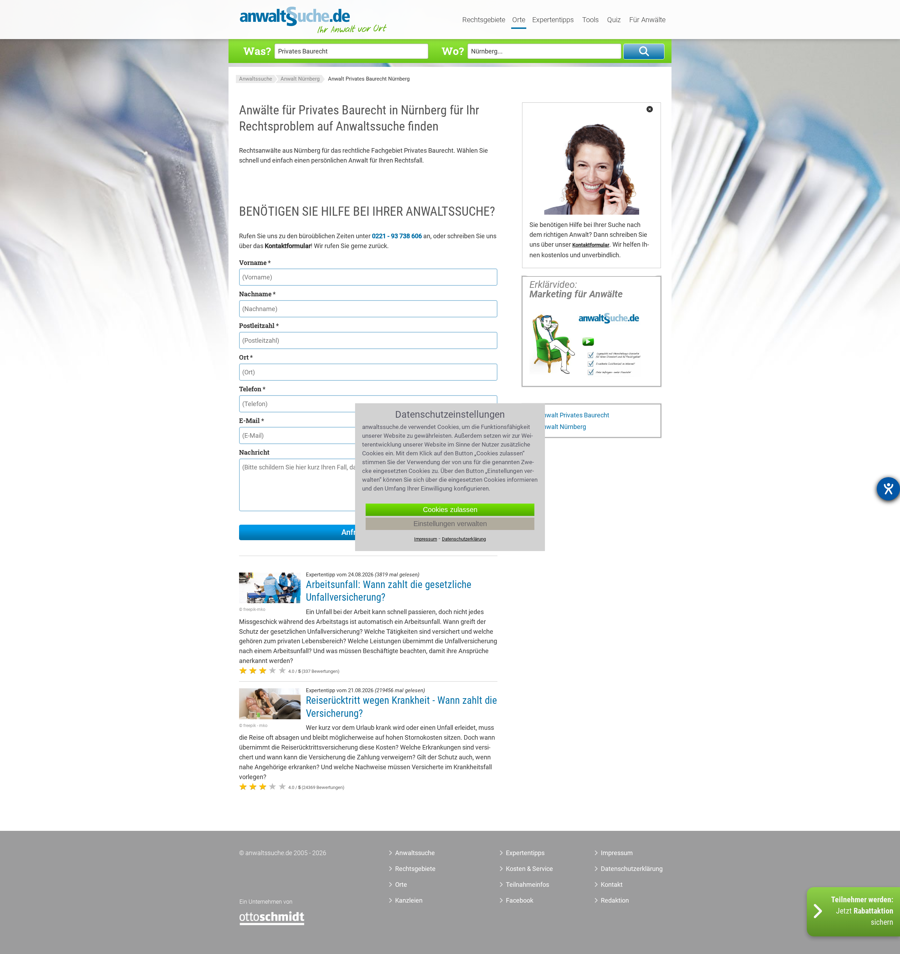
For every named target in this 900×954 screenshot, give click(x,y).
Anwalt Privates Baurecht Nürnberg (369, 79)
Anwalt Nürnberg (300, 79)
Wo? (453, 51)
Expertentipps (553, 20)
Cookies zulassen (450, 509)
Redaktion (615, 900)
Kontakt (612, 884)
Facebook (519, 900)
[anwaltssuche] (314, 33)
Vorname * (255, 262)
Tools (590, 20)
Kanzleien (409, 900)
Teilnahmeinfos (527, 884)
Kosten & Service (529, 868)
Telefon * (252, 389)
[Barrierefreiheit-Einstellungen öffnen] (888, 488)
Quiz (614, 20)
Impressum (617, 853)
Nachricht (254, 452)
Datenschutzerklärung (624, 868)
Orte (518, 20)
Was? (257, 51)
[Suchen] (643, 51)
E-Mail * (251, 420)
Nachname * (257, 294)
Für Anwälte (647, 20)
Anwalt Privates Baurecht (573, 415)
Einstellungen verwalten (450, 523)
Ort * (246, 357)
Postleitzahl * (259, 325)
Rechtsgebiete (483, 20)
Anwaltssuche (255, 79)
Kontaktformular (590, 245)
